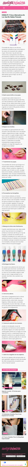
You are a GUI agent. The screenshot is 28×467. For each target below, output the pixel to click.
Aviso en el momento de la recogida (12, 465)
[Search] (24, 7)
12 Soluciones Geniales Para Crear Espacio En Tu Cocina (14, 403)
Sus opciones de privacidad (15, 462)
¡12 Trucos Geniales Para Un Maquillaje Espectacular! (14, 426)
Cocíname (5, 387)
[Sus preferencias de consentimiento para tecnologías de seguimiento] (25, 464)
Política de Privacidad (11, 456)
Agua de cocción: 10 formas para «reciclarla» (14, 380)
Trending (4, 12)
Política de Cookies (21, 456)
